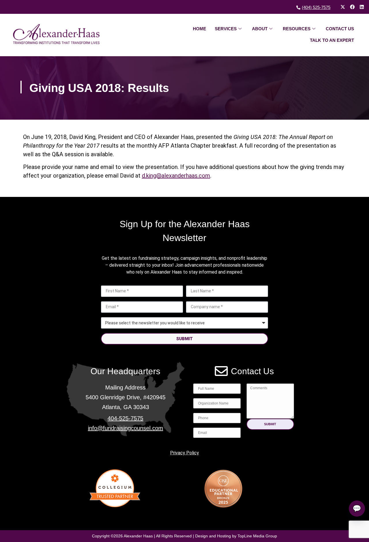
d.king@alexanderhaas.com (176, 175)
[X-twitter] (342, 7)
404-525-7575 (125, 418)
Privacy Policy (184, 453)
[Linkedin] (361, 7)
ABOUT (260, 28)
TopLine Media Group (257, 536)
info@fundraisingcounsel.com (125, 428)
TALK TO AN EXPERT (332, 40)
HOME (199, 28)
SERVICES (226, 28)
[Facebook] (352, 7)
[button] (270, 424)
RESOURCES (296, 28)
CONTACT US (340, 28)
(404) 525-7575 (316, 7)
